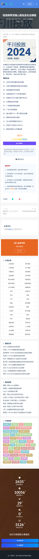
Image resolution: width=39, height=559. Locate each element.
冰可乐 (22, 455)
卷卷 (11, 458)
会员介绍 (20, 540)
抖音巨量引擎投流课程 (29, 211)
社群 (11, 315)
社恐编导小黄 (24, 431)
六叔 (5, 451)
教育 (27, 307)
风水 (11, 295)
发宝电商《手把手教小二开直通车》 (15, 400)
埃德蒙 (24, 458)
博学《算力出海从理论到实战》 (13, 394)
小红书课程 (11, 287)
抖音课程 (11, 264)
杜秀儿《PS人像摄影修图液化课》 (14, 365)
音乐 (11, 318)
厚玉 (12, 434)
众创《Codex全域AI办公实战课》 (14, 368)
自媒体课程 (27, 283)
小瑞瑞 (6, 434)
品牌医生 (14, 441)
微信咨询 (20, 159)
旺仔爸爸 (16, 462)
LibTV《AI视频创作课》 (11, 391)
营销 (27, 295)
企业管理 (11, 330)
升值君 (23, 462)
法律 (27, 299)
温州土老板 (20, 445)
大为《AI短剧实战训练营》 (12, 347)
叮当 (11, 451)
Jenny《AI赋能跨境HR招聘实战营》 (15, 371)
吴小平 (6, 428)
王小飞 (17, 458)
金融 (11, 303)
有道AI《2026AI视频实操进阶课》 (14, 356)
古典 (12, 428)
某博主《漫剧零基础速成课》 (12, 388)
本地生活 (27, 322)
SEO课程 (27, 268)
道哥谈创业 (8, 431)
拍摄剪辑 (27, 287)
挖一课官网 (11, 555)
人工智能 (27, 326)
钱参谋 (17, 448)
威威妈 (31, 448)
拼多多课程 (11, 279)
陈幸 (28, 445)
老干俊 (6, 438)
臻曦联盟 (7, 462)
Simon (30, 462)
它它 (18, 428)
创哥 (19, 438)
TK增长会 (27, 438)
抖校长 (30, 441)
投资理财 (27, 303)
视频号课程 (11, 283)
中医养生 (11, 326)
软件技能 (27, 311)
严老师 (29, 455)
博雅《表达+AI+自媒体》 (11, 385)
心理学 (11, 311)
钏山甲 (24, 448)
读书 (11, 291)
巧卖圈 (6, 445)
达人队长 (28, 424)
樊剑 (11, 448)
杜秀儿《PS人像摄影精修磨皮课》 (14, 350)
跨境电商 (27, 279)
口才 (11, 299)
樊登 (29, 428)
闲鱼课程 (27, 271)
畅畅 (23, 428)
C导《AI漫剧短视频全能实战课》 (14, 409)
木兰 (18, 434)
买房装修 (11, 307)
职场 (27, 315)
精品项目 (27, 334)
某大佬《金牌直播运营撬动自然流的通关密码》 (18, 362)
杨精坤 (6, 455)
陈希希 (13, 438)
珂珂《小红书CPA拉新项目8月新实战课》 (17, 374)
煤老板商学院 (26, 434)
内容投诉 (12, 188)
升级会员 (20, 545)
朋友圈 (28, 318)
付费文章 (27, 330)
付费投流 (30, 19)
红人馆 (17, 451)
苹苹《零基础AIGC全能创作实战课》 (15, 359)
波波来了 (7, 424)
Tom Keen (14, 455)
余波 (5, 448)
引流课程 (11, 268)
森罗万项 (25, 451)
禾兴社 (6, 441)
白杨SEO (23, 441)
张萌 (15, 431)
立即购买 (20, 143)
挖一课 (11, 34)
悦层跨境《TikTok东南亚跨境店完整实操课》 (18, 353)
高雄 (5, 458)
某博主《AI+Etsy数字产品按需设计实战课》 (17, 412)
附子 (21, 424)
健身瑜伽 (11, 322)
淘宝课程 (11, 275)
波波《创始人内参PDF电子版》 (13, 406)
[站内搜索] (23, 4)
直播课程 (11, 334)
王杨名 (15, 424)
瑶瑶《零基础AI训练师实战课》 (13, 403)
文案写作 (27, 291)
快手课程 (27, 264)
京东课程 (27, 275)
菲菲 (12, 445)
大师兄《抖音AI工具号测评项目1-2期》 (16, 397)
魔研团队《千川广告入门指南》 (10, 212)
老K (33, 445)
